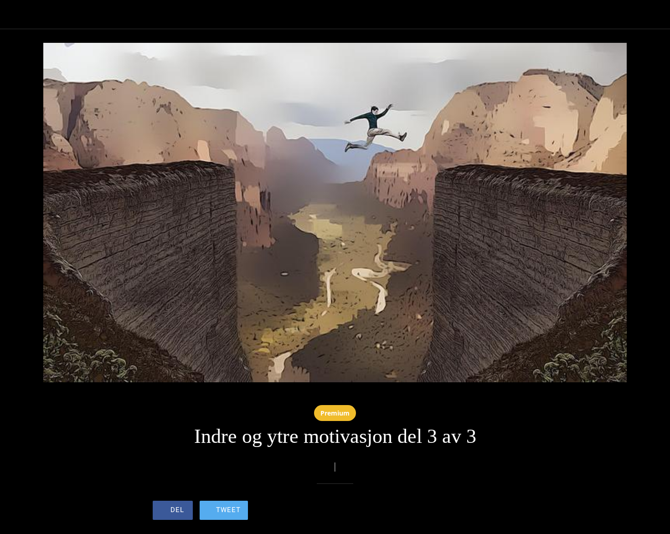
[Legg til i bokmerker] (484, 511)
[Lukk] (18, 14)
